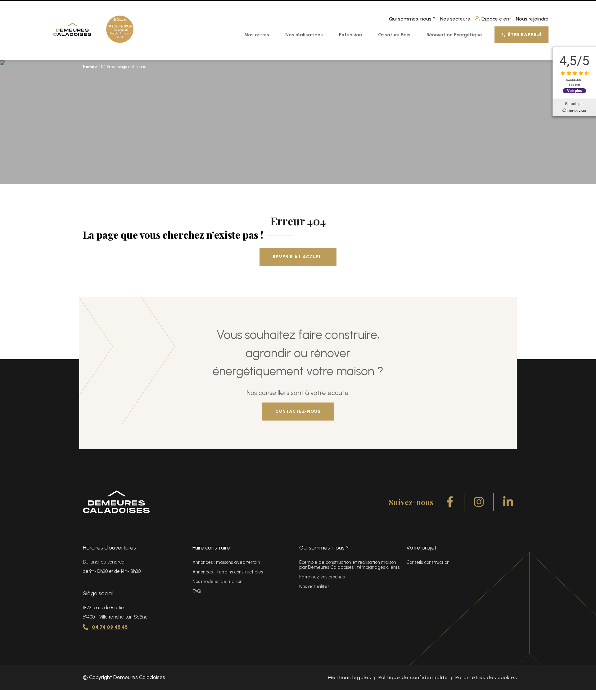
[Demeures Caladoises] (72, 29)
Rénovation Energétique (454, 34)
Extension (350, 34)
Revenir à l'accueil (298, 257)
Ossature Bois (394, 34)
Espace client (496, 19)
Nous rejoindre (532, 19)
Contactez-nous (298, 411)
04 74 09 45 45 (110, 627)
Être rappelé (525, 34)
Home (88, 66)
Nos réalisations (304, 34)
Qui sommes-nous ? (412, 19)
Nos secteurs (455, 19)
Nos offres (257, 34)
